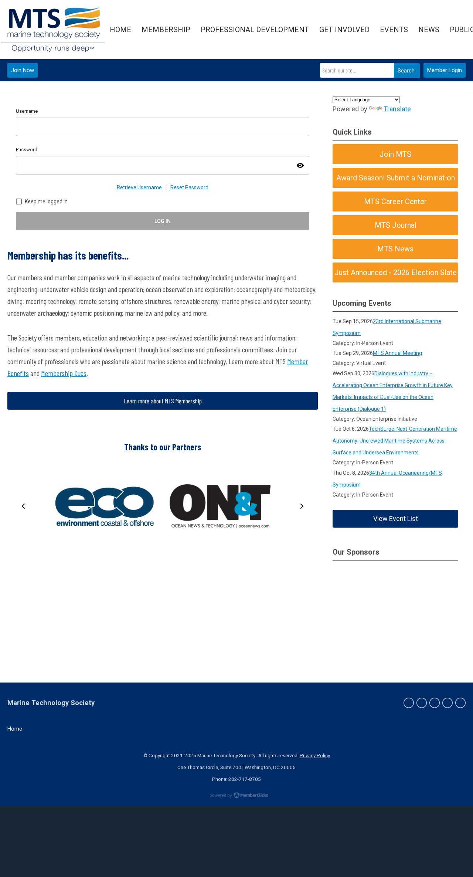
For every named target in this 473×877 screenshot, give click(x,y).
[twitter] (421, 703)
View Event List (395, 518)
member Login (444, 70)
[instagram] (447, 703)
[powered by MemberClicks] (236, 796)
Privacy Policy (315, 755)
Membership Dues (63, 373)
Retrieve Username (139, 187)
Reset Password (189, 187)
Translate (397, 109)
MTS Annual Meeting (397, 353)
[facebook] (409, 703)
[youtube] (460, 703)
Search (406, 70)
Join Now (22, 70)
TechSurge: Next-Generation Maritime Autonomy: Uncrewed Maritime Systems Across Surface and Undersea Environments (395, 441)
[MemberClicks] (53, 29)
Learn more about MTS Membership (163, 401)
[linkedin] (434, 703)
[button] (23, 506)
